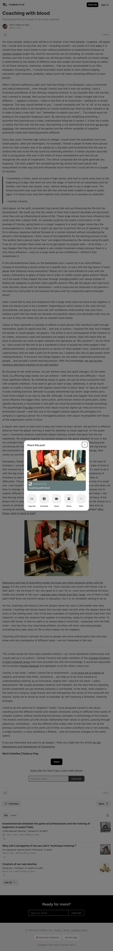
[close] (84, 444)
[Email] (56, 498)
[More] (81, 498)
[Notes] (69, 498)
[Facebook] (44, 498)
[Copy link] (31, 498)
